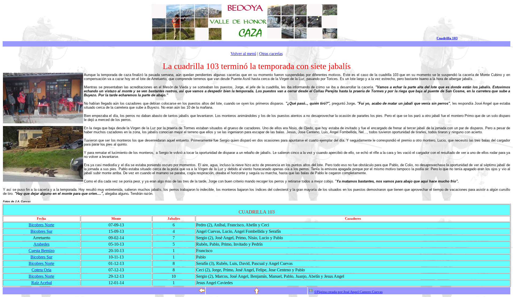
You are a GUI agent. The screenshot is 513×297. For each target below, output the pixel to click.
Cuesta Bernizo (42, 250)
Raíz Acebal (41, 282)
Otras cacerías (271, 53)
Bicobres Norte (41, 225)
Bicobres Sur (41, 231)
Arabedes (41, 244)
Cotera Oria (41, 270)
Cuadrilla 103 (447, 38)
